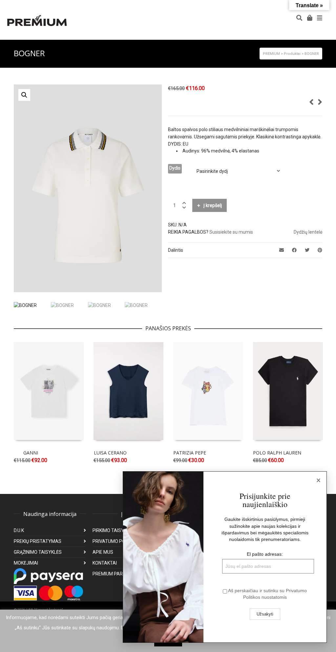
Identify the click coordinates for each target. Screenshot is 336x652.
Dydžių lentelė (308, 232)
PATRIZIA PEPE (189, 453)
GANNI (30, 453)
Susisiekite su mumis (231, 232)
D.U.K (19, 530)
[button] (24, 95)
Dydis (174, 168)
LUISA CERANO (110, 453)
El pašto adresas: (265, 554)
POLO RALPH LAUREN (277, 453)
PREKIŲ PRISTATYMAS (37, 541)
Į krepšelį (212, 205)
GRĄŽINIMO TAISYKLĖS (38, 552)
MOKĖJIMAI (26, 563)
